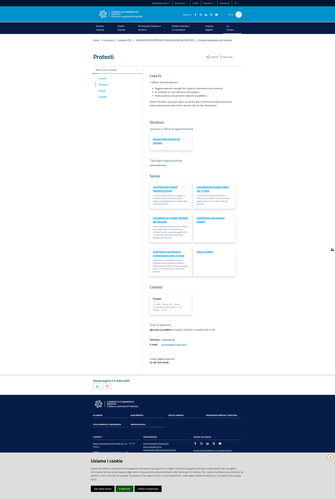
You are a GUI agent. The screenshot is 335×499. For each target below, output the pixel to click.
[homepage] (120, 14)
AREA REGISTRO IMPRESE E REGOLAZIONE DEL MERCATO (165, 40)
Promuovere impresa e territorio (221, 415)
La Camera (108, 40)
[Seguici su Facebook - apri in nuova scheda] (194, 14)
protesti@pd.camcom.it (174, 344)
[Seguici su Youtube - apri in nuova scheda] (215, 14)
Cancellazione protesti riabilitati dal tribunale (170, 220)
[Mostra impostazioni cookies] (332, 249)
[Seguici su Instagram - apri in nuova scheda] (199, 14)
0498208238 (168, 339)
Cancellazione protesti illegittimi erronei (165, 189)
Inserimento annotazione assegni (211, 220)
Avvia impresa (137, 415)
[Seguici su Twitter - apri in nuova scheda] (210, 14)
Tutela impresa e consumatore (107, 424)
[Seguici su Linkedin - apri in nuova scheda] (205, 14)
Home (96, 40)
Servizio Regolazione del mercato (215, 40)
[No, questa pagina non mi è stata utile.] (107, 386)
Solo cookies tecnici (102, 488)
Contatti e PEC (125, 40)
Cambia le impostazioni (148, 488)
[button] (239, 14)
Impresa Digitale (138, 424)
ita (235, 3)
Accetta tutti (124, 488)
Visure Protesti (205, 252)
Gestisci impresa (175, 415)
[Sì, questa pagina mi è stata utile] (97, 386)
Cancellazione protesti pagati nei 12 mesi (213, 189)
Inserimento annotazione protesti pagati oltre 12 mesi (168, 254)
